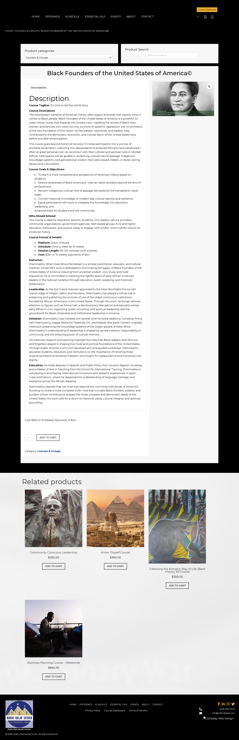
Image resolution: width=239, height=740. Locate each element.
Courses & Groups (27, 31)
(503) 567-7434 (227, 709)
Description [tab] (38, 87)
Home (9, 31)
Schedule (101, 704)
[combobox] (69, 56)
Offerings (85, 704)
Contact (158, 704)
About (146, 704)
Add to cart (48, 437)
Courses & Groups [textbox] (68, 57)
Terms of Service (138, 710)
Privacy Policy (92, 710)
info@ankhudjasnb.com (223, 713)
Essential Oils (118, 704)
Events (134, 704)
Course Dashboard (207, 9)
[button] (205, 16)
